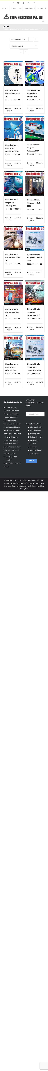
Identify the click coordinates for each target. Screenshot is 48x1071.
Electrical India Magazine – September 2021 (34, 367)
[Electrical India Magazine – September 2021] (34, 347)
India (38, 480)
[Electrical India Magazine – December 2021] (13, 128)
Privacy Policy (24, 489)
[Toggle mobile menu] (43, 21)
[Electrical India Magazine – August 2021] (34, 73)
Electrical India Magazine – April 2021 (12, 93)
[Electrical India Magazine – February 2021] (34, 128)
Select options (9, 109)
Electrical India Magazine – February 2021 (33, 148)
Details (18, 108)
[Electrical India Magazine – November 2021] (34, 292)
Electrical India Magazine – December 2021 (12, 148)
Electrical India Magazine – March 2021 (35, 258)
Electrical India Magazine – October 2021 (11, 367)
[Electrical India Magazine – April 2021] (13, 73)
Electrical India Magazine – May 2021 (12, 312)
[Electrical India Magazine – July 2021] (34, 183)
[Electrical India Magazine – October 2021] (13, 347)
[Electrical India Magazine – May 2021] (13, 292)
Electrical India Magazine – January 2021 (11, 202)
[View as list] (26, 52)
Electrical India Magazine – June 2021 (12, 257)
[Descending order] (36, 39)
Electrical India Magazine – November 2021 (33, 312)
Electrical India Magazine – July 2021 (34, 203)
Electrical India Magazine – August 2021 (33, 93)
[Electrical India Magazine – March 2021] (34, 238)
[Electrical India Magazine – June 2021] (13, 238)
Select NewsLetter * (33, 424)
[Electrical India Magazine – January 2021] (13, 183)
